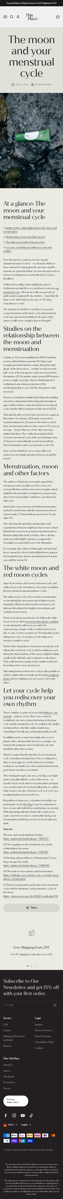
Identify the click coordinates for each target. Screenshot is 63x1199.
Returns (7, 1046)
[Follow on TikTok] (31, 1115)
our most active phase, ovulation (41, 621)
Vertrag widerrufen (12, 1101)
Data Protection (43, 1036)
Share (34, 907)
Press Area (9, 1082)
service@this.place (25, 1191)
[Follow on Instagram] (14, 1115)
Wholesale (8, 1076)
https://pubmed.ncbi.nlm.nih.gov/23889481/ (26, 865)
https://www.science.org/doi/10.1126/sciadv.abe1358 (30, 896)
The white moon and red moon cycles (25, 242)
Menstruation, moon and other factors (25, 237)
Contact (7, 1030)
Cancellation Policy (44, 1042)
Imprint (39, 1024)
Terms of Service (44, 1030)
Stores (6, 1071)
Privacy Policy (31, 1194)
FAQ (5, 1024)
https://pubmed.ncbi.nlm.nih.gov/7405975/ (26, 838)
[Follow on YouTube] (22, 1115)
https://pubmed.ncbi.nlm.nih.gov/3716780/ (26, 852)
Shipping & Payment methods (14, 1038)
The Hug (27, 804)
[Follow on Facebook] (5, 1115)
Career (7, 1088)
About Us (8, 1065)
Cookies (39, 1048)
